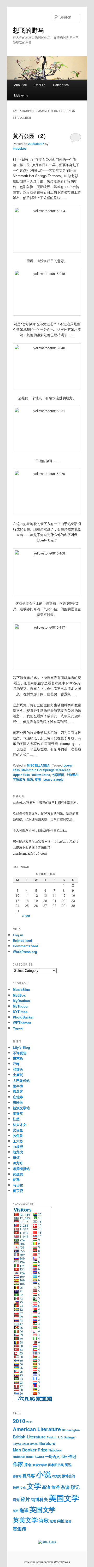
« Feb (26, 915)
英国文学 (43, 1509)
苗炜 (16, 1157)
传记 (72, 1456)
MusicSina (21, 989)
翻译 (24, 1510)
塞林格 (17, 1476)
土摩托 (18, 1074)
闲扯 (60, 1520)
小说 (43, 1474)
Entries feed (22, 940)
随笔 (68, 1521)
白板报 (18, 1146)
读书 (53, 1521)
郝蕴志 (18, 1174)
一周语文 (52, 1456)
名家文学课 (40, 1465)
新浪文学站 (21, 1107)
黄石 (38, 779)
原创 (28, 1464)
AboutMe (20, 84)
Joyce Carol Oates (25, 1444)
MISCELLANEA (38, 765)
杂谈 (65, 1487)
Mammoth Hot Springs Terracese (45, 770)
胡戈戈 (18, 1151)
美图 (16, 1511)
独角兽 (18, 1135)
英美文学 (25, 1519)
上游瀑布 (72, 774)
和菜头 (18, 1069)
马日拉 (18, 1185)
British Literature (29, 1437)
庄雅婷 (18, 1096)
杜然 (16, 1118)
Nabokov (55, 1450)
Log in (18, 934)
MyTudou (20, 1006)
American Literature (37, 1429)
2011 (29, 1422)
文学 (34, 1486)
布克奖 (56, 1476)
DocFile (39, 84)
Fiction (51, 1437)
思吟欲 (18, 1102)
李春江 (18, 1113)
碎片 (25, 1499)
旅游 (30, 779)
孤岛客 (18, 1091)
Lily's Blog (21, 1047)
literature (47, 1443)
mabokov (20, 148)
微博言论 (68, 1475)
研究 (16, 1499)
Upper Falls (21, 774)
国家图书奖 (56, 1465)
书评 (64, 1457)
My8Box (19, 995)
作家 (18, 1464)
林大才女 (19, 1124)
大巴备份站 (21, 1080)
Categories (61, 84)
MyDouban (21, 1000)
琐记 (75, 1487)
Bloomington (71, 1430)
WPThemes (22, 1022)
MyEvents (21, 95)
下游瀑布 (19, 779)
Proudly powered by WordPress (47, 1562)
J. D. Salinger (66, 1437)
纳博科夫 (39, 1499)
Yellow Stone (40, 774)
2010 (19, 1421)
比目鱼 (18, 1130)
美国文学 (64, 1497)
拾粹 (16, 1487)
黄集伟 (19, 1528)
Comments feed (25, 945)
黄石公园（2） (31, 136)
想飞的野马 (28, 30)
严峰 (16, 1063)
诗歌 (44, 1520)
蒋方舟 (18, 1162)
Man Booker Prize (30, 1450)
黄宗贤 (18, 1190)
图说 (68, 1464)
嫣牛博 (18, 1085)
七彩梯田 (58, 774)
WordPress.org (25, 951)
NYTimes (20, 1011)
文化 (23, 1488)
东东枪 (18, 1058)
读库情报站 (21, 1168)
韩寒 (16, 1179)
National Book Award (28, 1457)
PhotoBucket (23, 1017)
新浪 (46, 1487)
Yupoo (18, 1028)
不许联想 (19, 1052)
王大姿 (18, 1140)
